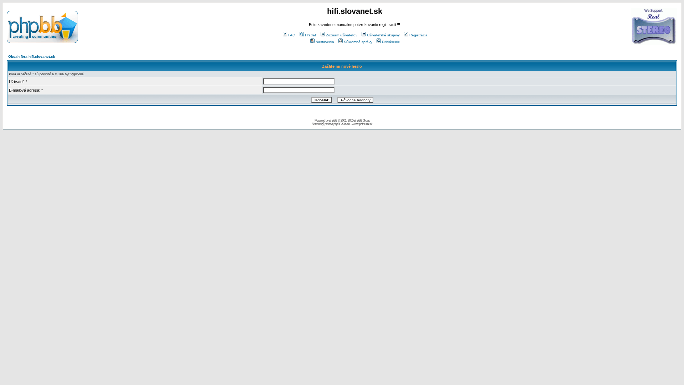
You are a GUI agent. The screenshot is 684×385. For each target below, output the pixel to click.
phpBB (333, 120)
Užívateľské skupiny (383, 35)
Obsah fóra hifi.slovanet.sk (31, 56)
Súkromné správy (358, 42)
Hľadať (310, 35)
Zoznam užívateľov (341, 35)
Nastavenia (325, 42)
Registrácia (418, 35)
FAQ (291, 35)
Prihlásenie (391, 42)
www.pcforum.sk (362, 124)
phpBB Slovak (341, 124)
